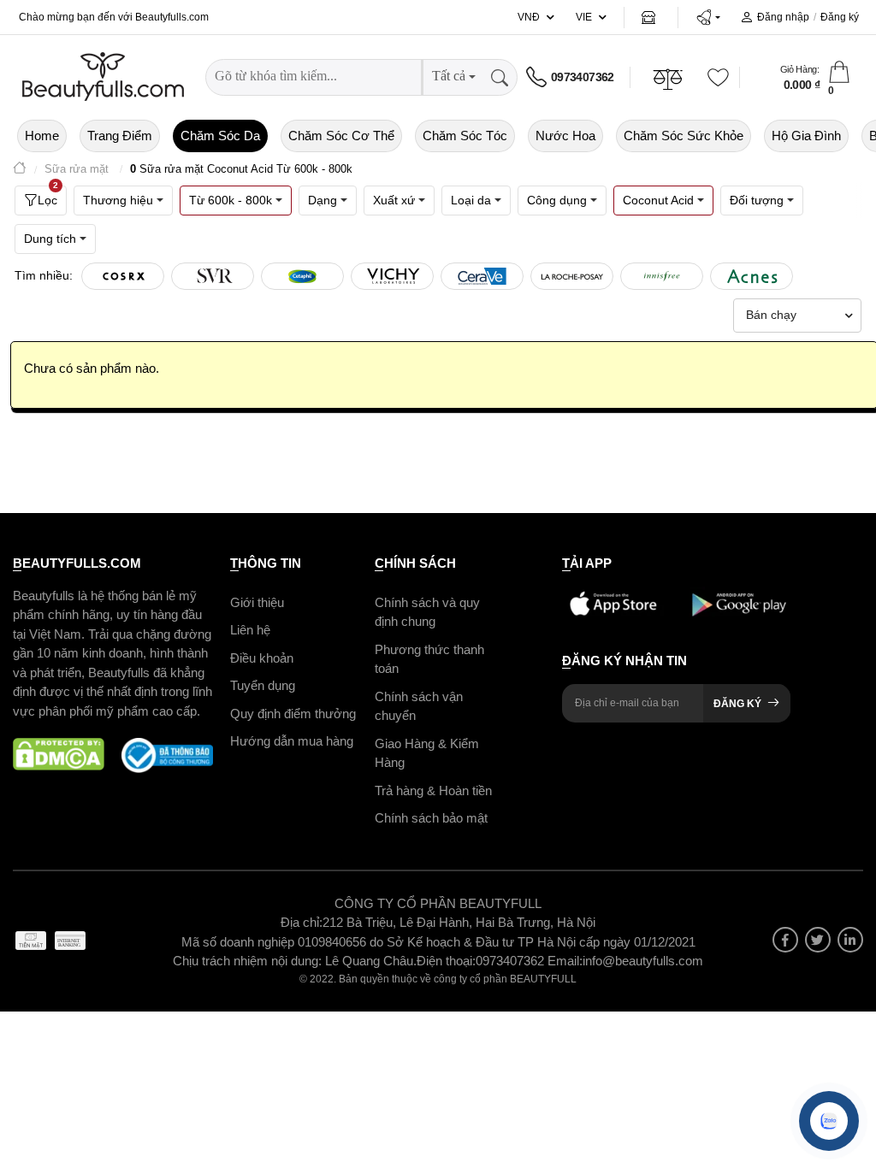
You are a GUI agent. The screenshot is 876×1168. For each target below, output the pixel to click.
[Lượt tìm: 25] (661, 276)
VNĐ (529, 17)
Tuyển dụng (262, 685)
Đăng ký (839, 17)
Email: (565, 960)
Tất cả (448, 75)
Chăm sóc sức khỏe (683, 135)
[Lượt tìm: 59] (302, 276)
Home (42, 135)
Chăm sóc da (220, 135)
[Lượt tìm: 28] (571, 276)
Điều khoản (261, 658)
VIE (584, 17)
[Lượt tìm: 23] (751, 276)
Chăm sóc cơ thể (341, 135)
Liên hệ (250, 629)
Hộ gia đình (806, 135)
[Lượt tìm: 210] (122, 276)
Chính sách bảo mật (431, 818)
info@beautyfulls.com (643, 960)
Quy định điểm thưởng (293, 713)
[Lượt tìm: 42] (392, 276)
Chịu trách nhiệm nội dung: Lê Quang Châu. (295, 960)
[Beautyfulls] (20, 169)
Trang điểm (119, 135)
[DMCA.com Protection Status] (58, 755)
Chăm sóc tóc (465, 135)
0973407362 (582, 77)
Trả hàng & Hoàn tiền (433, 790)
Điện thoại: (446, 960)
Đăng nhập (783, 17)
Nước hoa (565, 135)
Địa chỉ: (302, 922)
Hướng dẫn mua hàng (291, 741)
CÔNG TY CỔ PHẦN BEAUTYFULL (438, 903)
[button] (707, 17)
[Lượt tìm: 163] (212, 276)
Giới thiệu (257, 602)
